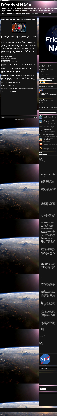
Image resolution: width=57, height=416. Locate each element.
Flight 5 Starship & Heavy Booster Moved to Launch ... (48, 248)
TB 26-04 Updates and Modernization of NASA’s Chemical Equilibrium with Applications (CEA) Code (47, 104)
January (42, 335)
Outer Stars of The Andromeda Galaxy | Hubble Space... (48, 249)
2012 (41, 349)
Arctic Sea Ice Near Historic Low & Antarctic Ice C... (47, 216)
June (41, 329)
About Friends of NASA (10, 13)
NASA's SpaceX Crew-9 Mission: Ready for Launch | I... (48, 189)
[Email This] (12, 91)
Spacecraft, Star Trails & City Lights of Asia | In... (47, 247)
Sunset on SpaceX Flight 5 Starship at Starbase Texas (48, 191)
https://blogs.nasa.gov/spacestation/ (9, 58)
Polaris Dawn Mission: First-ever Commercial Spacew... (48, 316)
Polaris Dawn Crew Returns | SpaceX (46, 282)
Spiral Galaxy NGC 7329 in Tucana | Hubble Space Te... (48, 203)
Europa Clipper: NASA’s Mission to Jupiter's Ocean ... (48, 310)
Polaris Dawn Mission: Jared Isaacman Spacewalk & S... (48, 322)
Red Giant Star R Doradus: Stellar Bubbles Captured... (48, 325)
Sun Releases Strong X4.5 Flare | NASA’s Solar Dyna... (48, 285)
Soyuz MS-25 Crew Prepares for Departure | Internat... (48, 234)
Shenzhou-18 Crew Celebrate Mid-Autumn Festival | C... (48, 263)
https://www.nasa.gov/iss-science (8, 70)
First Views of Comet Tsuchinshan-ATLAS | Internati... (48, 254)
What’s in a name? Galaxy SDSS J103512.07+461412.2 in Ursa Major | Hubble (49, 129)
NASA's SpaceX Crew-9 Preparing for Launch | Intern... (48, 217)
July (41, 328)
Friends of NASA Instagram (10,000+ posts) (45, 66)
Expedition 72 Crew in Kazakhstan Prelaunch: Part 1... (48, 303)
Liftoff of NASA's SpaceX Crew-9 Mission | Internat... (48, 187)
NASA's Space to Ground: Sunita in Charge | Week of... (48, 253)
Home (3, 13)
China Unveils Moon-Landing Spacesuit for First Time (48, 190)
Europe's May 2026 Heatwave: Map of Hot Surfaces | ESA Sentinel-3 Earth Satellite (50, 139)
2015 (41, 345)
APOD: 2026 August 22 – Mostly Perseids (44, 100)
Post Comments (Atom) (21, 119)
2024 (41, 160)
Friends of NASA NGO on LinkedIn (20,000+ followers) (46, 69)
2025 (41, 159)
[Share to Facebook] (14, 91)
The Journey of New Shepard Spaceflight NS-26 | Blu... (48, 304)
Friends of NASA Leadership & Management (23, 13)
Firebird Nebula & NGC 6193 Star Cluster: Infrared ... (48, 205)
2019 (41, 341)
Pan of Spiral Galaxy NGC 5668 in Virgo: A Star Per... (48, 311)
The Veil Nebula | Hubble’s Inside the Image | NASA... (48, 221)
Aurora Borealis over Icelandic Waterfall (48, 116)
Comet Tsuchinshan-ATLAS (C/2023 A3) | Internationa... (48, 213)
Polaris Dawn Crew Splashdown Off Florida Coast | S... (48, 295)
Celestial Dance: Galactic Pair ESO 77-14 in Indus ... (48, 242)
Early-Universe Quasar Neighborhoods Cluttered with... (48, 202)
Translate (54, 154)
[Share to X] (13, 91)
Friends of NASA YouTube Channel (44, 74)
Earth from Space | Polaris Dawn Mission (46, 180)
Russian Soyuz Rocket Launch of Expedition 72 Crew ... (48, 314)
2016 (41, 344)
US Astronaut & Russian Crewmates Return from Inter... (48, 231)
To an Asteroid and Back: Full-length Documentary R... (48, 214)
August (42, 327)
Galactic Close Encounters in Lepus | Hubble (47, 243)
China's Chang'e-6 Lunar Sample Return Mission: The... (48, 235)
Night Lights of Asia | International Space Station (47, 291)
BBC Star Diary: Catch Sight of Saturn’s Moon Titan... (48, 224)
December (42, 161)
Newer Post (3, 117)
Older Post (35, 117)
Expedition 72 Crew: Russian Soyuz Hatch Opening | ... (48, 324)
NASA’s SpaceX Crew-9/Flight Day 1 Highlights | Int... (48, 183)
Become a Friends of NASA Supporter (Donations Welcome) (41, 13)
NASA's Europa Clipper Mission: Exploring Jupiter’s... (48, 278)
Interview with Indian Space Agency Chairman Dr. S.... (48, 241)
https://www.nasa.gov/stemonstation (9, 72)
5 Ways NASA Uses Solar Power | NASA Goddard (47, 182)
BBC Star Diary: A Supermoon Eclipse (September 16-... (48, 290)
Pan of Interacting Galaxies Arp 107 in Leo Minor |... (47, 268)
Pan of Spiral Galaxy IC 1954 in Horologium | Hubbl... (48, 225)
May (41, 330)
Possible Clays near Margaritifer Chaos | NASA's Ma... (48, 215)
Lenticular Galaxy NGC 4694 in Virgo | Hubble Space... (48, 173)
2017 (41, 343)
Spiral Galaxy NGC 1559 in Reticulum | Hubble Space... (48, 286)
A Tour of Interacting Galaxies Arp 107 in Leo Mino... (47, 267)
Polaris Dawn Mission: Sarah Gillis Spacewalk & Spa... (48, 321)
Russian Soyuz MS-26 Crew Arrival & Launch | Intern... (48, 315)
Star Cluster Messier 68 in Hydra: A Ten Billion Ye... (47, 283)
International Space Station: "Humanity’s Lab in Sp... (48, 181)
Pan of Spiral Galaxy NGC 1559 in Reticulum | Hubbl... (48, 284)
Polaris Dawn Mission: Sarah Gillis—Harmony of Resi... (48, 305)
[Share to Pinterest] (15, 91)
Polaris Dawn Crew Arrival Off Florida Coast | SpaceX (48, 296)
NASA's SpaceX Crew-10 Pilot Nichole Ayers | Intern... (48, 252)
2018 (41, 342)
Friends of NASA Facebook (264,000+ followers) (45, 65)
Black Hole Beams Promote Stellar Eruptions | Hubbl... (48, 204)
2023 (41, 336)
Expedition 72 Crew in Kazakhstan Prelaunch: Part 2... (48, 302)
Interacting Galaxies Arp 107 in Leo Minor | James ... (48, 269)
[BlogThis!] (12, 91)
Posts (41, 388)
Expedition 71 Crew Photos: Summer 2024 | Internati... (48, 240)
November (42, 162)
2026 (41, 158)
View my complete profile (42, 96)
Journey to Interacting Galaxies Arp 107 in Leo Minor (48, 266)
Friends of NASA (16, 4)
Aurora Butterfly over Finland (44, 262)
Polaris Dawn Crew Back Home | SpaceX (46, 294)
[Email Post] (10, 91)
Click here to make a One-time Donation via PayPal (46, 86)
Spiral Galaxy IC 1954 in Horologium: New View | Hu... (48, 230)
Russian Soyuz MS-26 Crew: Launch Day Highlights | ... (48, 323)
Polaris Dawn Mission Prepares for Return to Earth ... (48, 297)
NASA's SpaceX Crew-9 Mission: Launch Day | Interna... (48, 188)
